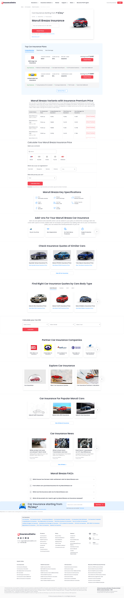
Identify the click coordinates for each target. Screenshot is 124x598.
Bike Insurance (43, 537)
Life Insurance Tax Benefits (70, 578)
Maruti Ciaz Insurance (83, 415)
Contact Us (72, 535)
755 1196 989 (23, 542)
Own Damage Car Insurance (23, 574)
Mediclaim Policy (44, 570)
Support (64, 2)
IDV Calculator (20, 572)
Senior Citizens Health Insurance (48, 580)
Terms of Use (58, 543)
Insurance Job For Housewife (94, 578)
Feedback (72, 537)
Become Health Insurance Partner (95, 570)
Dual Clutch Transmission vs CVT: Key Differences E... (84, 451)
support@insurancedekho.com (28, 541)
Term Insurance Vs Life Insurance (71, 572)
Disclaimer (72, 541)
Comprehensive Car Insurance (29, 521)
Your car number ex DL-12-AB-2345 (42, 25)
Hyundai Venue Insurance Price (39, 263)
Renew (57, 2)
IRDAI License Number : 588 (105, 590)
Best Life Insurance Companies (71, 574)
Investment (42, 545)
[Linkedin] (26, 538)
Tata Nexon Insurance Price (84, 263)
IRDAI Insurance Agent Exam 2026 (95, 576)
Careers (72, 550)
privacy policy (51, 33)
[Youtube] (21, 538)
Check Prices (87, 59)
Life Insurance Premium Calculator (72, 580)
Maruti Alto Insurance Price (37, 306)
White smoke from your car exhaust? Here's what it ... (38, 451)
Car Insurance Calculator (22, 568)
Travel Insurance (43, 549)
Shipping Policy (58, 541)
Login (120, 2)
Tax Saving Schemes (44, 551)
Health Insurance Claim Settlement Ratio (49, 572)
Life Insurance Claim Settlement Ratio (72, 570)
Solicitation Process (74, 546)
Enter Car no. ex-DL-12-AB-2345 (75, 504)
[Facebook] (18, 538)
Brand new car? (35, 36)
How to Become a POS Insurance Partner (97, 574)
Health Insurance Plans (46, 567)
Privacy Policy (58, 535)
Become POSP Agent (83, 2)
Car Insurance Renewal (47, 519)
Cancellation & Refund (60, 545)
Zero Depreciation (52, 232)
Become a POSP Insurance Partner (95, 567)
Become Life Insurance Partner (94, 572)
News (71, 2)
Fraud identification (74, 539)
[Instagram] (23, 538)
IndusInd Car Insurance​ (55, 525)
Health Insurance (44, 539)
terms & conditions (43, 33)
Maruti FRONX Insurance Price (61, 263)
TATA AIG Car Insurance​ (80, 523)
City (63, 169)
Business (42, 547)
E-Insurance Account (60, 547)
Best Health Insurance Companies (48, 568)
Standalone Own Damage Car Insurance (48, 523)
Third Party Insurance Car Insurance (62, 521)
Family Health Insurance (46, 578)
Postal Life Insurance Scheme (70, 567)
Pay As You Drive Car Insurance (80, 521)
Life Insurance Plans (68, 576)
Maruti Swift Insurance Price (61, 306)
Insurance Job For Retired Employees (96, 582)
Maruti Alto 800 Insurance (60, 415)
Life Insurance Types (68, 568)
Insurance (34, 2)
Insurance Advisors (46, 2)
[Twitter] (28, 538)
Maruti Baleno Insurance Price (85, 306)
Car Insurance (64, 273)
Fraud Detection (58, 539)
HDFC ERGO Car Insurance (93, 523)
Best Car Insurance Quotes (59, 385)
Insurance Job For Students (94, 580)
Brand (32, 151)
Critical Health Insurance (46, 574)
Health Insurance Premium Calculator (49, 576)
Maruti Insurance (64, 423)
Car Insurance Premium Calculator (88, 385)
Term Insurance (43, 543)
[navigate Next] (96, 231)
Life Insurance (43, 541)
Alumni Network (73, 548)
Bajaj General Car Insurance (28, 525)
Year (30, 178)
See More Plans (61, 90)
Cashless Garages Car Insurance (30, 523)
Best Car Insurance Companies (24, 578)
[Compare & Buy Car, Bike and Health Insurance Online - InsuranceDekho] (8, 3)
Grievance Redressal (59, 537)
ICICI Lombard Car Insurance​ (66, 523)
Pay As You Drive (34, 232)
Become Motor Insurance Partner (95, 568)
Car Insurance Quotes (35, 519)
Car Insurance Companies (94, 519)
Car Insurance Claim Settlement (79, 519)
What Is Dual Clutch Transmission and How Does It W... (60, 451)
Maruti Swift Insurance (36, 415)
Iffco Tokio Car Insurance (43, 525)
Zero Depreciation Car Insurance (45, 521)
